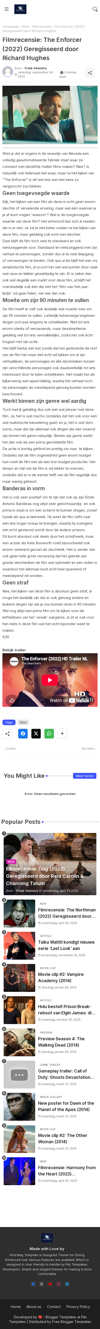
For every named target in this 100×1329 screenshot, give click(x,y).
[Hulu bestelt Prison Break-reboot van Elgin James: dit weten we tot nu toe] (19, 1010)
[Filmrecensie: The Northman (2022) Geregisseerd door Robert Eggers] (19, 913)
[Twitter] (36, 733)
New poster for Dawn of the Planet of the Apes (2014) (66, 1106)
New (25, 26)
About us (33, 1306)
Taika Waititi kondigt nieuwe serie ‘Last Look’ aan (66, 945)
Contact (53, 1306)
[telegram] (67, 1284)
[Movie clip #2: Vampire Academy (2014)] (19, 978)
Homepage (10, 26)
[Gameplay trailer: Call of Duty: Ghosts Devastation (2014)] (19, 1074)
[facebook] (33, 1284)
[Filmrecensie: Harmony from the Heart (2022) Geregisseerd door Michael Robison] (19, 1171)
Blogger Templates (61, 1317)
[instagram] (59, 1284)
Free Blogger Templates (71, 1322)
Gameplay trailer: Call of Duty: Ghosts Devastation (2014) (64, 1074)
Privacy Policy (78, 1306)
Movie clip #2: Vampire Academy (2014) (61, 977)
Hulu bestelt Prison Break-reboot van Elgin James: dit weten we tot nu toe (65, 1010)
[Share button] (62, 733)
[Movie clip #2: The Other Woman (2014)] (19, 1139)
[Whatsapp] (49, 733)
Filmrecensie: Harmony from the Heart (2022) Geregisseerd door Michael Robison (67, 1171)
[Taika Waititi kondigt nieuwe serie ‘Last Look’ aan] (19, 946)
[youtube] (50, 1284)
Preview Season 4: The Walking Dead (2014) (61, 1042)
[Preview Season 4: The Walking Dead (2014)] (19, 1042)
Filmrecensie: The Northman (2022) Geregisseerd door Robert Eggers (67, 913)
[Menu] (6, 9)
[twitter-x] (42, 1284)
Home (15, 1306)
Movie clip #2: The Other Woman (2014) (62, 1138)
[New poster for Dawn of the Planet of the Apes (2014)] (19, 1107)
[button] (95, 9)
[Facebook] (23, 733)
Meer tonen (84, 776)
